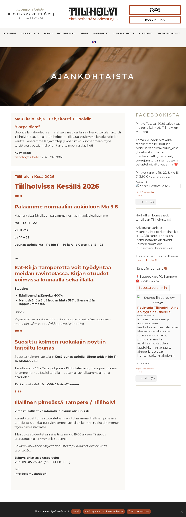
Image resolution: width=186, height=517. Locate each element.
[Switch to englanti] (94, 42)
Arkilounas (30, 33)
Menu (48, 33)
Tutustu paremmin (153, 287)
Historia (146, 33)
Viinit (84, 33)
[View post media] (158, 186)
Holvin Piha (66, 33)
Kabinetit (101, 33)
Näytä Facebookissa (145, 192)
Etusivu (9, 33)
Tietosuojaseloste (138, 511)
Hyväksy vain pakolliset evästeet (104, 511)
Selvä (76, 511)
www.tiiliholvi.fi (146, 260)
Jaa (140, 195)
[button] (146, 202)
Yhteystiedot (168, 33)
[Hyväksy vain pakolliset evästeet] (181, 511)
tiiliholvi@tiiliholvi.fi (28, 157)
